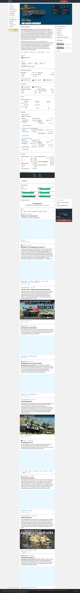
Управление (30, 510)
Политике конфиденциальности (22, 591)
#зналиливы (23, 240)
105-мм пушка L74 (25, 114)
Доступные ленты (25, 135)
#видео (22, 320)
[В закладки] (27, 358)
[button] (8, 587)
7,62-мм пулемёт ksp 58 (28, 128)
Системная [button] (16, 587)
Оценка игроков (33, 52)
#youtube (26, 320)
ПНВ (26, 108)
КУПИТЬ (64, 220)
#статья (42, 281)
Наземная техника (37, 281)
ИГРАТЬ (64, 1)
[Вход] (71, 1)
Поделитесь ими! (46, 205)
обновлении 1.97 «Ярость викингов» (39, 41)
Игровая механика (24, 356)
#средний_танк (45, 470)
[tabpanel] (37, 132)
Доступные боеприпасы (26, 125)
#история (46, 281)
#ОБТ (41, 470)
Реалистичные (60, 44)
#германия (36, 282)
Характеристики (25, 52)
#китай (32, 282)
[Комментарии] (25, 322)
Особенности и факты (41, 52)
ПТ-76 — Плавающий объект (62, 205)
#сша (29, 282)
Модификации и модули (32, 356)
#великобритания (24, 282)
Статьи (48, 52)
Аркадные (67, 44)
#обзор (30, 320)
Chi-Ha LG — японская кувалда (63, 202)
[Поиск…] (69, 1)
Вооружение (30, 281)
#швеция (30, 470)
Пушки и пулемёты (24, 281)
